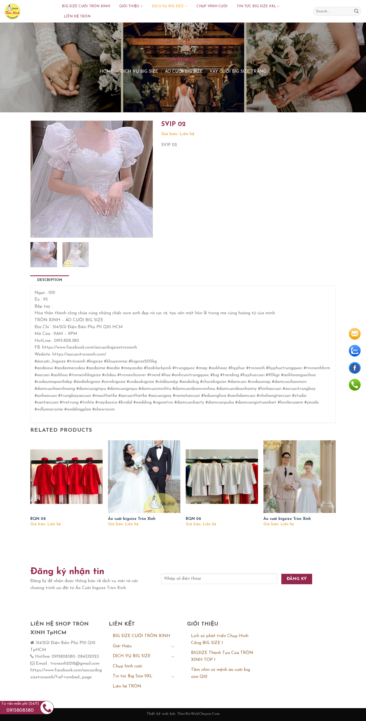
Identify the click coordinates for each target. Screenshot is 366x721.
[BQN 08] (66, 476)
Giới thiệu (129, 6)
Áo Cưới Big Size (184, 71)
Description (49, 280)
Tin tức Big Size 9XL (256, 6)
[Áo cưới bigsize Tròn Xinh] (144, 476)
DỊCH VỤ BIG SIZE (168, 6)
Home (106, 71)
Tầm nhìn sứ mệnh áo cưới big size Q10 (220, 673)
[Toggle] (173, 646)
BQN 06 (193, 519)
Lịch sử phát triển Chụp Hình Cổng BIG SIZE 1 (219, 639)
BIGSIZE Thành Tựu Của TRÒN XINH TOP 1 (222, 656)
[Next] (143, 179)
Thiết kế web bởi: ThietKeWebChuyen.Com (183, 714)
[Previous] (39, 179)
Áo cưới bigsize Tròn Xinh (131, 519)
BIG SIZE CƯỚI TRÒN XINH (86, 6)
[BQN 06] (222, 476)
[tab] (49, 280)
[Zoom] (37, 231)
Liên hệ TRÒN (77, 16)
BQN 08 (38, 519)
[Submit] (356, 11)
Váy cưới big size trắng (238, 71)
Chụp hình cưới (211, 6)
